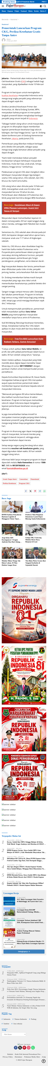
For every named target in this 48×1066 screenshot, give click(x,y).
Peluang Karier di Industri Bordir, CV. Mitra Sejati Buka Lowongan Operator (31, 942)
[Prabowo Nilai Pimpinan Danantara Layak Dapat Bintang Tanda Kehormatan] (35, 507)
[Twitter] (20, 1048)
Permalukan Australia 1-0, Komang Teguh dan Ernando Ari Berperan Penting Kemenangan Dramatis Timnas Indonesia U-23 (26, 999)
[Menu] (3, 6)
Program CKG (24, 483)
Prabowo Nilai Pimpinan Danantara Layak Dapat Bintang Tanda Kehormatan (35, 517)
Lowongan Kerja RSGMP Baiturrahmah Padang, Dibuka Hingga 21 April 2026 (28, 911)
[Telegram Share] (40, 491)
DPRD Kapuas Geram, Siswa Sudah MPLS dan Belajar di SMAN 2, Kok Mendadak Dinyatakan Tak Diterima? (25, 851)
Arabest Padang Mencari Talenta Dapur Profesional (28, 932)
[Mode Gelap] (41, 6)
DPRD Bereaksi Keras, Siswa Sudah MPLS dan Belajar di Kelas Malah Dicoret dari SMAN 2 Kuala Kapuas (26, 876)
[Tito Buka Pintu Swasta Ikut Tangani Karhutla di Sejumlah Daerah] (35, 553)
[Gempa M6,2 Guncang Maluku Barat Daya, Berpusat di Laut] (35, 529)
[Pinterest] (24, 1048)
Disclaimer (18, 1057)
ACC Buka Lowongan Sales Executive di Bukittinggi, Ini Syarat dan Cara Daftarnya (30, 901)
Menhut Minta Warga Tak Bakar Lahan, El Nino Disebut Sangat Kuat (11, 563)
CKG (23, 81)
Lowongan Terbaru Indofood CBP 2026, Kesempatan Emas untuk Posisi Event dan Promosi (30, 922)
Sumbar (6, 1024)
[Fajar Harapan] (15, 6)
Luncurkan (24, 479)
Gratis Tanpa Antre (10, 479)
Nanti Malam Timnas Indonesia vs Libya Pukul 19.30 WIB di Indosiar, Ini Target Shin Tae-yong (26, 1007)
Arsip (44, 1057)
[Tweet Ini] (30, 491)
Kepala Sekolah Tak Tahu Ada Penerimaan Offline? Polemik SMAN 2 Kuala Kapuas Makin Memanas (25, 884)
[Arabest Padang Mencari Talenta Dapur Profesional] (9, 932)
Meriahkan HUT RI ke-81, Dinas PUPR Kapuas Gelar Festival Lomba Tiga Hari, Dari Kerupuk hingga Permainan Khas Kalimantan (26, 860)
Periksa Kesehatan (9, 483)
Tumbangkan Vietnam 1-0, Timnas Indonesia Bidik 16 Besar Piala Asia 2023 (26, 982)
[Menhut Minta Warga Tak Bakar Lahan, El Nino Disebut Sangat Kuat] (12, 553)
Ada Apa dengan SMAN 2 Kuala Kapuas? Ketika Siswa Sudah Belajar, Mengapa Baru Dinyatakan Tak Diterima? (26, 868)
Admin (9, 39)
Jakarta (15, 138)
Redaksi (10, 1054)
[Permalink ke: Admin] (3, 40)
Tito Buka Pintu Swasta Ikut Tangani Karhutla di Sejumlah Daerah (35, 563)
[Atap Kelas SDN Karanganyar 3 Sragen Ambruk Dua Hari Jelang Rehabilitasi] (12, 530)
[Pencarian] (45, 6)
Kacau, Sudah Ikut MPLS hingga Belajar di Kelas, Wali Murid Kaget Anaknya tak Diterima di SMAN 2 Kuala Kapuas (26, 843)
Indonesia (33, 118)
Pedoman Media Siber (32, 1057)
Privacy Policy (8, 1057)
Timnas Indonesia (20, 1019)
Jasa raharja (17, 1024)
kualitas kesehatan (10, 95)
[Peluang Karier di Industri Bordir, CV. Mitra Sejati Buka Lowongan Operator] (9, 943)
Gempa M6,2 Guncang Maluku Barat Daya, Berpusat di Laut (33, 540)
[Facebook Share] (26, 491)
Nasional (5, 24)
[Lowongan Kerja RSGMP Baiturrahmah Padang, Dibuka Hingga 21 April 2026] (9, 911)
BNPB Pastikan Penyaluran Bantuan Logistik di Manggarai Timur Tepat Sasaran (11, 517)
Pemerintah (35, 479)
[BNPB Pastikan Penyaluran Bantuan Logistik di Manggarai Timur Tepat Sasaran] (12, 507)
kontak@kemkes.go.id (17, 468)
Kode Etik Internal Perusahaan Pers (28, 1054)
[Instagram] (29, 1048)
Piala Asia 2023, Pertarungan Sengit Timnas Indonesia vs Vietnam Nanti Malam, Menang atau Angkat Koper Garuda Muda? (26, 990)
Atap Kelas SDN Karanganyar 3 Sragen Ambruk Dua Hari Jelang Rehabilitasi (11, 540)
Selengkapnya (23, 951)
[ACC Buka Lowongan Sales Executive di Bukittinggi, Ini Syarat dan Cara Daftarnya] (9, 901)
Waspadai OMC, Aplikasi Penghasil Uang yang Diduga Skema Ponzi (26, 974)
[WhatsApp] (33, 1048)
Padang (33, 1019)
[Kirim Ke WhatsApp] (44, 491)
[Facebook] (16, 1048)
